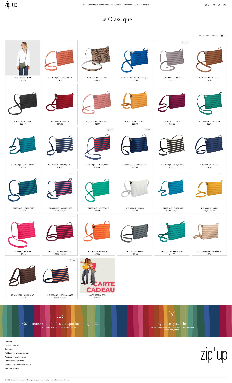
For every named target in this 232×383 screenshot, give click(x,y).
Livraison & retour (12, 345)
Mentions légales (12, 368)
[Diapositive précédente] (46, 58)
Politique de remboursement (17, 353)
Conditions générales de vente (18, 364)
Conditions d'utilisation (14, 360)
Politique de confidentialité (16, 357)
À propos (8, 349)
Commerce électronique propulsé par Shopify (32, 380)
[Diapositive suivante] (74, 58)
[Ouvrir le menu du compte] (219, 5)
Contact (8, 341)
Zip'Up (13, 380)
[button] (214, 35)
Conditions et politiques (60, 380)
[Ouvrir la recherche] (214, 5)
